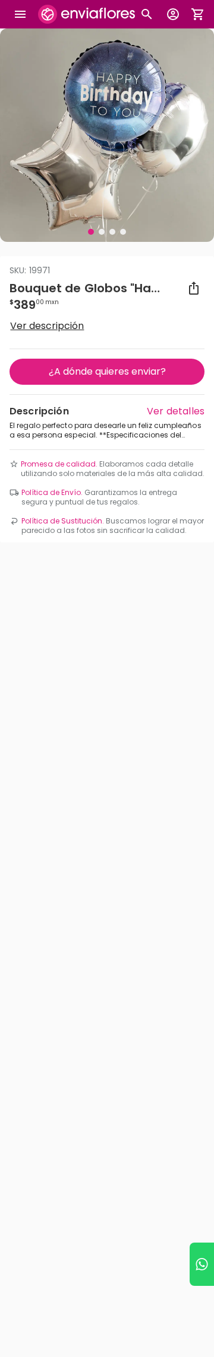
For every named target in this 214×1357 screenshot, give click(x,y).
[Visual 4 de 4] (123, 232)
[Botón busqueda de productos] (147, 14)
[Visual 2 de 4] (102, 232)
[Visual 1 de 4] (91, 232)
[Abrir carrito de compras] (198, 14)
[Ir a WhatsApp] (202, 1264)
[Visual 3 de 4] (112, 232)
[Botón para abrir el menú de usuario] (173, 14)
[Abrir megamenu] (20, 14)
